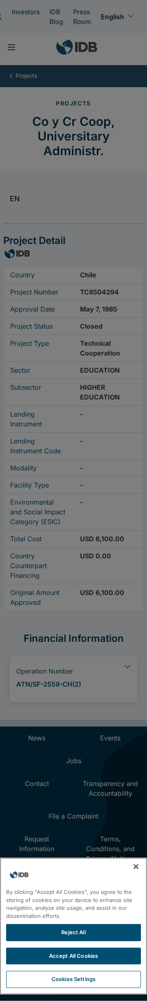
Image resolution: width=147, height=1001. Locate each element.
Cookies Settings (73, 979)
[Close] (136, 867)
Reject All (73, 932)
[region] (73, 926)
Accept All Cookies (73, 956)
